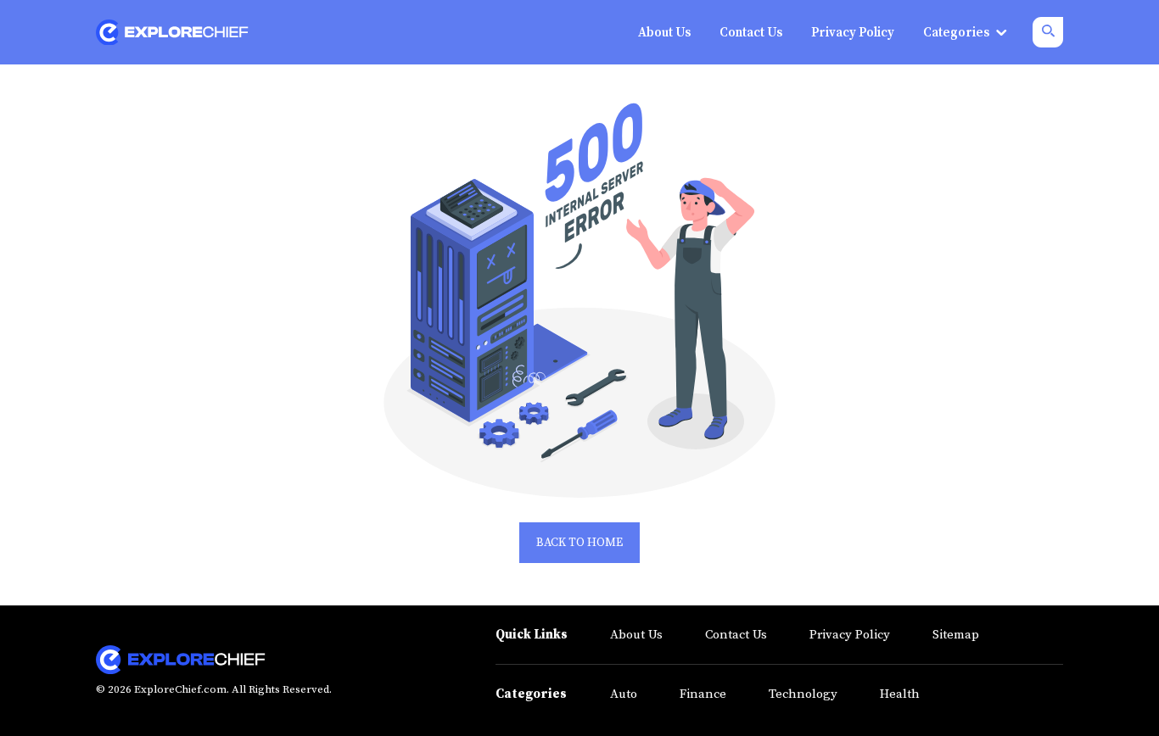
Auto (623, 694)
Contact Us (736, 635)
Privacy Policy (849, 635)
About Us (636, 635)
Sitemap (955, 635)
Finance (703, 694)
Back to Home (579, 542)
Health (900, 694)
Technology (803, 694)
